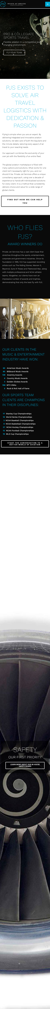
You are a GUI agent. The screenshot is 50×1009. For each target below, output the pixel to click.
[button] (2, 43)
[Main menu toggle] (47, 4)
